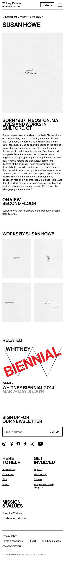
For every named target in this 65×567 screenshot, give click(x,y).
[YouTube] (40, 443)
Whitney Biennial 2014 (31, 16)
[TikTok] (25, 443)
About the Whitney (12, 513)
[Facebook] (18, 443)
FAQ (4, 479)
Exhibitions (11, 16)
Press (5, 484)
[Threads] (11, 443)
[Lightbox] (32, 73)
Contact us (8, 474)
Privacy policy (9, 535)
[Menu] (60, 5)
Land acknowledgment (14, 518)
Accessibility (8, 469)
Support (38, 469)
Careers (38, 479)
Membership (40, 474)
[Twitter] (32, 443)
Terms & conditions (12, 540)
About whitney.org (11, 545)
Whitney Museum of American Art (11, 5)
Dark (33, 540)
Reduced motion (52, 540)
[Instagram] (4, 443)
